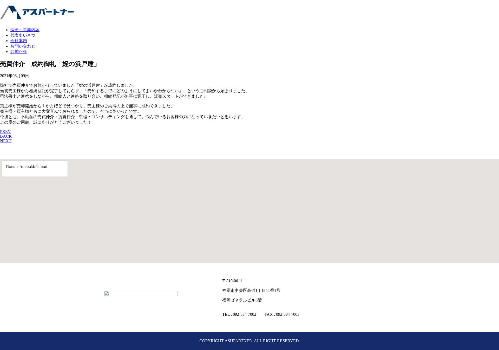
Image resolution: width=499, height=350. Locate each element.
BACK (6, 136)
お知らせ (18, 51)
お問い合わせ (22, 46)
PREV (5, 131)
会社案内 (18, 40)
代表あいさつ (22, 35)
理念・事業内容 (25, 30)
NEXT (5, 141)
